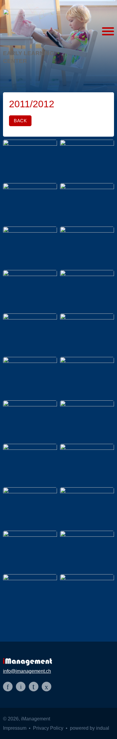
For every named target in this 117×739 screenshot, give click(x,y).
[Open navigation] (108, 31)
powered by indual (89, 728)
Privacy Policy (48, 728)
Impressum (15, 728)
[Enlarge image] (30, 160)
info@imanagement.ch (27, 671)
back (20, 120)
